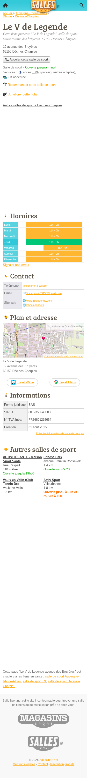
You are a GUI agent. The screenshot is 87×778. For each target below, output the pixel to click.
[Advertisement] (43, 158)
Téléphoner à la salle (34, 285)
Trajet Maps (67, 382)
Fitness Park (53, 457)
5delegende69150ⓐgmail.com (44, 293)
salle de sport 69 (34, 681)
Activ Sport (52, 480)
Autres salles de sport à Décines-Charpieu (32, 105)
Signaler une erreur (16, 265)
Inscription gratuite (62, 764)
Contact (43, 764)
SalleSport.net (48, 760)
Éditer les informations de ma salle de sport (60, 433)
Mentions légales (24, 764)
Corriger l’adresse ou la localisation (63, 356)
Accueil (5, 5)
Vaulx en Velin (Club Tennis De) (18, 482)
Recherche (81, 5)
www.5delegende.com (39, 300)
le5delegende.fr (35, 305)
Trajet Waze (25, 382)
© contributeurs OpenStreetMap (65, 326)
